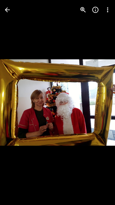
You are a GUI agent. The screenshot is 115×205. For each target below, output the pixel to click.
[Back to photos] (7, 9)
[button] (17, 102)
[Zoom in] (83, 10)
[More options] (108, 10)
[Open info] (95, 10)
